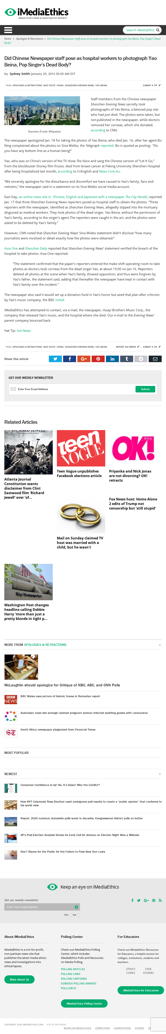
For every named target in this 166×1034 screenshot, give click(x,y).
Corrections (102, 1027)
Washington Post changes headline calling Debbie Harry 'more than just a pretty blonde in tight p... (26, 612)
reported (107, 145)
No (74, 914)
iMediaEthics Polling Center (84, 1003)
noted (59, 300)
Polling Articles (73, 969)
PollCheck (68, 988)
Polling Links (70, 974)
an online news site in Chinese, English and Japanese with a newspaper (83, 197)
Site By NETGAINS (56, 1024)
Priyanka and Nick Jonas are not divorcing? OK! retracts (130, 476)
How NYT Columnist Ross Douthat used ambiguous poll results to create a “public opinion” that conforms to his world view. (91, 803)
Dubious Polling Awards (78, 983)
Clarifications (122, 1027)
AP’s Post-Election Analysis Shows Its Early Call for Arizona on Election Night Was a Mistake (80, 835)
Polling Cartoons (74, 979)
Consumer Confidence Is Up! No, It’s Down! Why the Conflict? (60, 785)
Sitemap (139, 1027)
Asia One (11, 248)
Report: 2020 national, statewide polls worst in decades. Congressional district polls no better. (82, 818)
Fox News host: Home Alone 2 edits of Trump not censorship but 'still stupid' (133, 504)
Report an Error (126, 346)
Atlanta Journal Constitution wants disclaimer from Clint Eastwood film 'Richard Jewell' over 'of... (24, 488)
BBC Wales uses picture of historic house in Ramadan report (60, 696)
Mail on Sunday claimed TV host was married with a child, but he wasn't (80, 543)
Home (7, 38)
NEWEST (10, 774)
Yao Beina (101, 85)
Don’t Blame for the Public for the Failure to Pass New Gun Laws (63, 851)
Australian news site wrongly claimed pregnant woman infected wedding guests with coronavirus (84, 713)
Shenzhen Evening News (79, 85)
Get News (24, 330)
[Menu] (8, 30)
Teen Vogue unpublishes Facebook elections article (79, 473)
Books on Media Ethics (77, 1027)
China (60, 85)
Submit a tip (150, 85)
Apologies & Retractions (29, 38)
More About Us (19, 979)
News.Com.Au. (110, 171)
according (98, 130)
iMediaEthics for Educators (140, 990)
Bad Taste (49, 85)
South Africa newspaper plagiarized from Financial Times (58, 729)
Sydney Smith (20, 74)
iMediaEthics (37, 12)
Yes (66, 914)
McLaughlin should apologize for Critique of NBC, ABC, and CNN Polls (62, 684)
